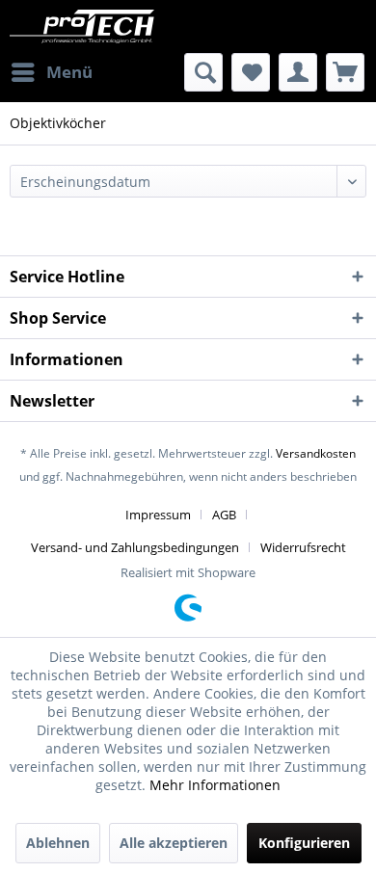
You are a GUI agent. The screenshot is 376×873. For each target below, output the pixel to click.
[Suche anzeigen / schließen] (203, 72)
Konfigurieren (304, 842)
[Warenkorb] (345, 72)
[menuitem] (51, 72)
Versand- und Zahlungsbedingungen (135, 547)
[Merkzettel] (250, 72)
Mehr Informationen (215, 785)
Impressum (158, 514)
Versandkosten (316, 453)
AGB (224, 514)
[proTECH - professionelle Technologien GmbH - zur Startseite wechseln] (99, 26)
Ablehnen (58, 842)
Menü (69, 72)
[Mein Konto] (298, 72)
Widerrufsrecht (303, 547)
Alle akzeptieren (174, 842)
